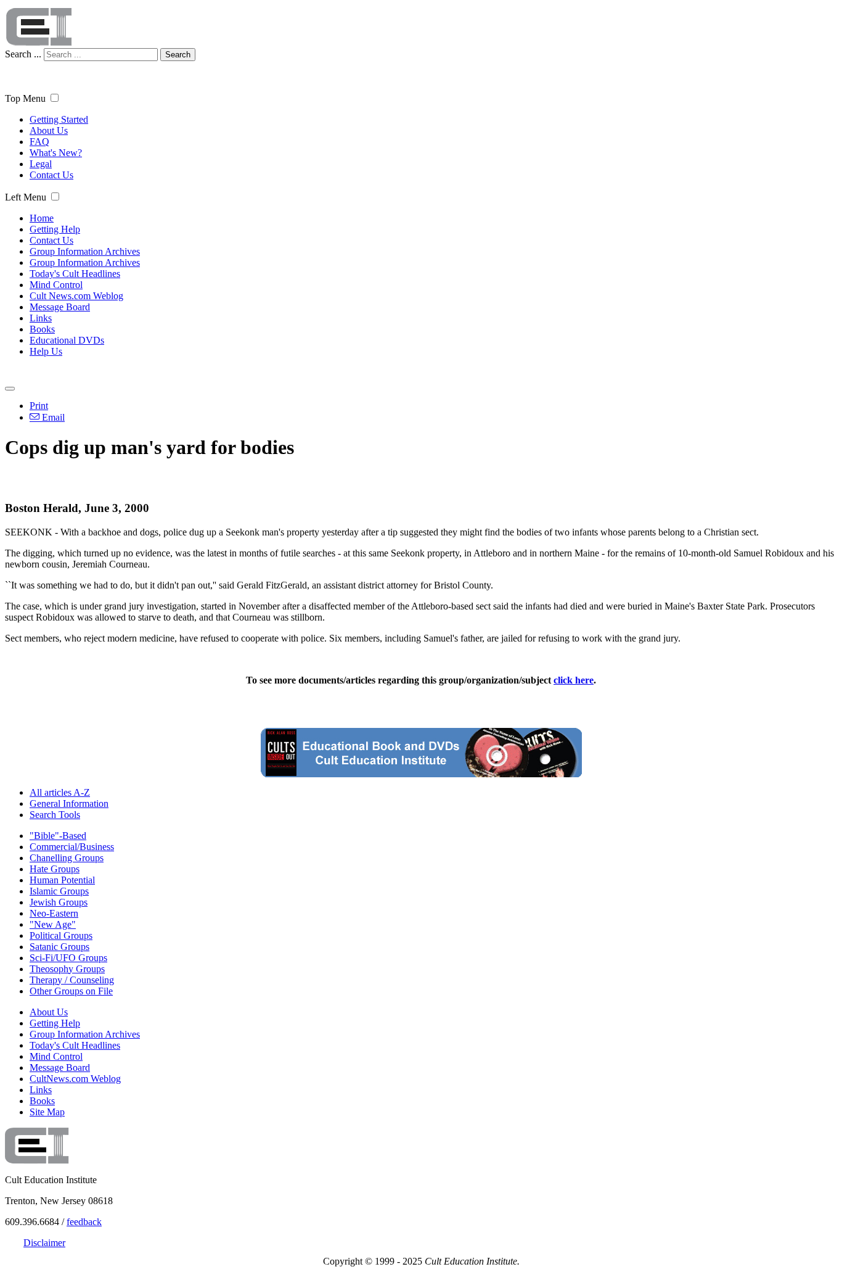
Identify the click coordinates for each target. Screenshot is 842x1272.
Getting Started (59, 119)
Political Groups (61, 935)
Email (52, 417)
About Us (49, 130)
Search (177, 54)
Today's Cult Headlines (75, 273)
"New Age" (53, 924)
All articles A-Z (60, 792)
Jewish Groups (59, 902)
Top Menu (25, 98)
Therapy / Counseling (72, 980)
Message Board (60, 307)
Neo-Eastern (54, 913)
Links (41, 318)
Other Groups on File (71, 991)
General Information (69, 803)
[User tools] (10, 388)
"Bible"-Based (58, 835)
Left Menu (25, 197)
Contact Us (51, 175)
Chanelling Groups (67, 858)
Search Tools (55, 814)
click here (574, 680)
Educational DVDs (67, 340)
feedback (84, 1221)
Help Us (46, 351)
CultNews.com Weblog (75, 1078)
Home (42, 218)
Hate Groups (55, 869)
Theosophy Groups (67, 969)
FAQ (39, 141)
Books (42, 329)
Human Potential (62, 880)
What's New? (56, 152)
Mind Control (56, 284)
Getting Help (55, 229)
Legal (41, 164)
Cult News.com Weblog (76, 296)
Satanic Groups (59, 946)
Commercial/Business (72, 846)
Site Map (47, 1112)
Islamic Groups (59, 891)
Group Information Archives (85, 251)
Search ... (23, 54)
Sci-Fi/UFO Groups (68, 957)
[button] (55, 98)
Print (39, 405)
